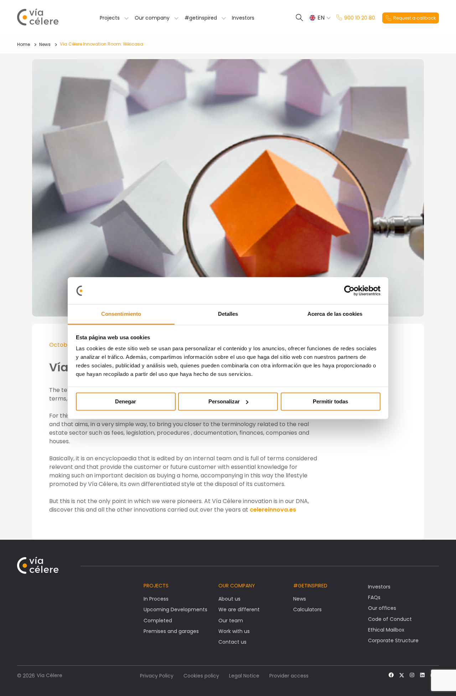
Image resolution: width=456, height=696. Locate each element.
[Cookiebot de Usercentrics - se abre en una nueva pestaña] (349, 290)
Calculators (307, 609)
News (45, 44)
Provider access (289, 676)
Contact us (232, 642)
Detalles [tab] (228, 314)
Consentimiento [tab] (121, 314)
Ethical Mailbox (386, 630)
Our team (230, 620)
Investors (243, 18)
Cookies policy (201, 676)
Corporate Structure (393, 640)
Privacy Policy (156, 676)
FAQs (374, 597)
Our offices (382, 608)
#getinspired (201, 18)
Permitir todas (330, 401)
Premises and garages (171, 631)
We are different (239, 609)
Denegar (125, 401)
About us (229, 599)
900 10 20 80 (359, 18)
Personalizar (224, 401)
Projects (110, 18)
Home (23, 44)
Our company (152, 18)
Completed (158, 620)
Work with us (234, 631)
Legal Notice (244, 676)
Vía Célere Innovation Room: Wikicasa (101, 44)
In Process (156, 599)
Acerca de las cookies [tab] (334, 314)
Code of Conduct (390, 619)
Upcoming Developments (175, 609)
